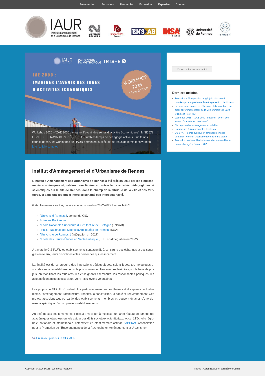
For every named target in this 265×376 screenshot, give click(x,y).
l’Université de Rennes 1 (55, 234)
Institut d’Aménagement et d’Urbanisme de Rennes (88, 170)
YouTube (191, 61)
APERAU (131, 323)
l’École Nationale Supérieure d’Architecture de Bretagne (75, 225)
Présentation (87, 4)
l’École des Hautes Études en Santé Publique (68, 239)
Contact (181, 4)
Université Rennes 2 (54, 215)
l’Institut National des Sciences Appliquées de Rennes (74, 229)
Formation (145, 4)
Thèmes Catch (232, 368)
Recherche (126, 4)
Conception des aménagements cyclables (196, 125)
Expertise (164, 4)
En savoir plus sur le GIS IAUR (56, 338)
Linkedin (183, 61)
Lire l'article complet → (46, 146)
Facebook (175, 61)
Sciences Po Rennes (53, 220)
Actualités (107, 4)
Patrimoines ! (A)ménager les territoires (195, 129)
